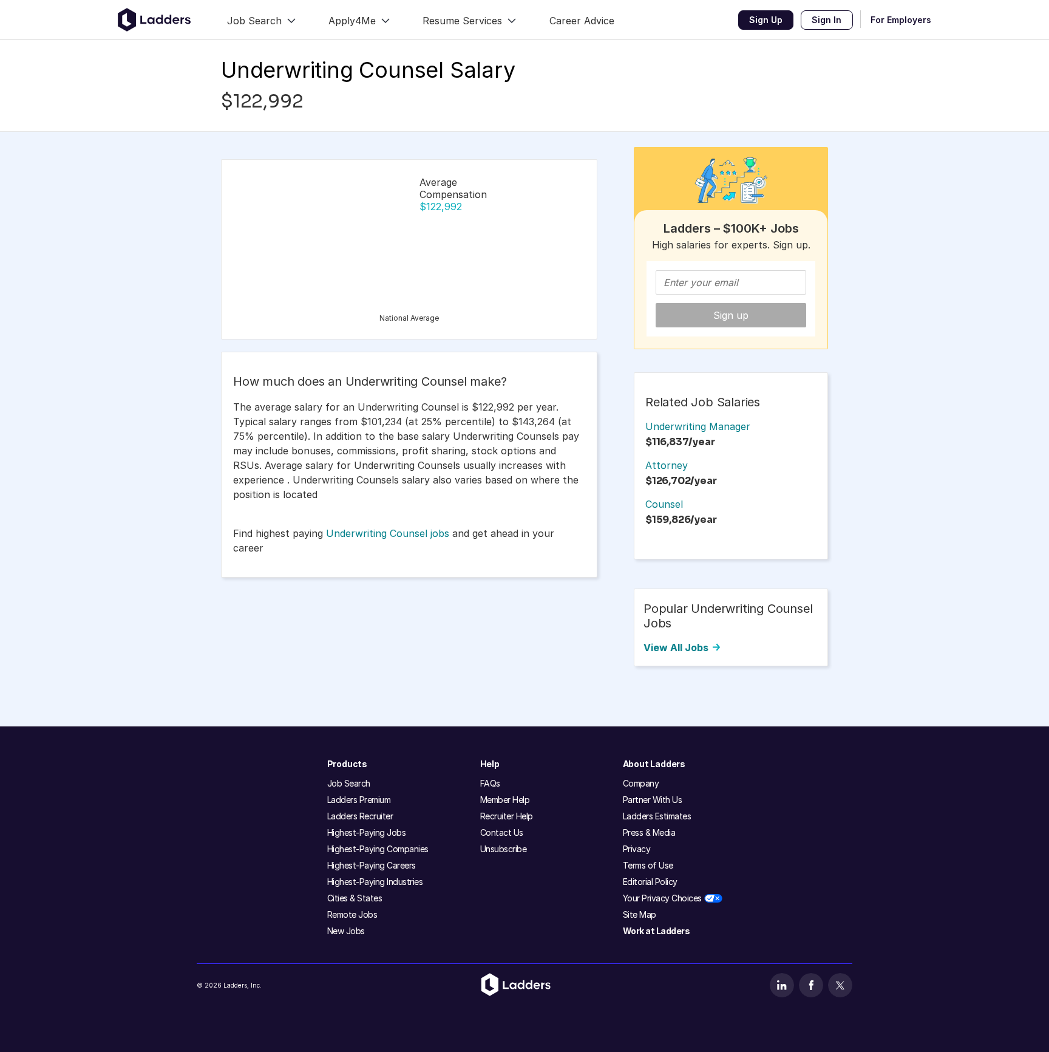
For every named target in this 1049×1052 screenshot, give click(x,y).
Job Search (348, 783)
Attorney (666, 465)
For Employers (901, 20)
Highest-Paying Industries (375, 881)
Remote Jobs (352, 914)
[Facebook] (811, 985)
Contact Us (501, 832)
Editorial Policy (650, 881)
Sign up (731, 315)
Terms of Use (648, 865)
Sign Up (766, 20)
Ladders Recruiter (360, 816)
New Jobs (346, 931)
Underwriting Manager (697, 426)
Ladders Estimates (657, 816)
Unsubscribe (503, 849)
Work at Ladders (656, 931)
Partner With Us (652, 799)
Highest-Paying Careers (371, 865)
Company (641, 783)
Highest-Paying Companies (378, 849)
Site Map (639, 914)
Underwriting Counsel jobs (387, 533)
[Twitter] (840, 985)
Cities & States (354, 898)
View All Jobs (675, 647)
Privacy (637, 849)
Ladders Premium (359, 799)
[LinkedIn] (782, 985)
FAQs (490, 783)
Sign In (826, 20)
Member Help (505, 799)
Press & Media (649, 832)
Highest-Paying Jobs (366, 832)
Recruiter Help (506, 816)
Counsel (664, 504)
